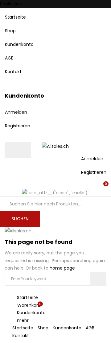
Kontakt (13, 71)
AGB (9, 58)
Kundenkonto (19, 44)
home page (62, 268)
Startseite (15, 17)
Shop (10, 31)
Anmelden (16, 112)
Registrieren (17, 126)
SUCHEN (20, 219)
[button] (104, 184)
